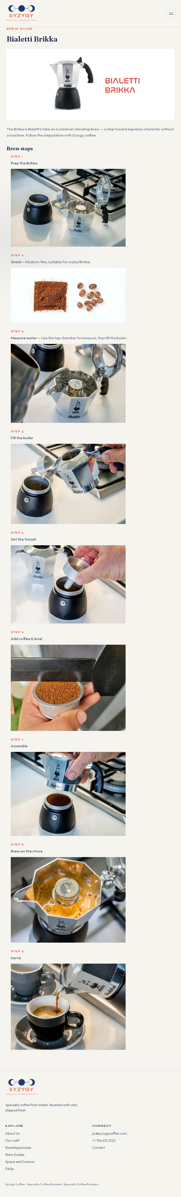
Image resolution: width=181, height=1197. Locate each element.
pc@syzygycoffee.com (109, 1133)
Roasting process (18, 1147)
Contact (98, 1147)
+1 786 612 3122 (103, 1140)
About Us (12, 1133)
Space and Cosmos (19, 1161)
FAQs (9, 1169)
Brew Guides (15, 1154)
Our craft (12, 1140)
